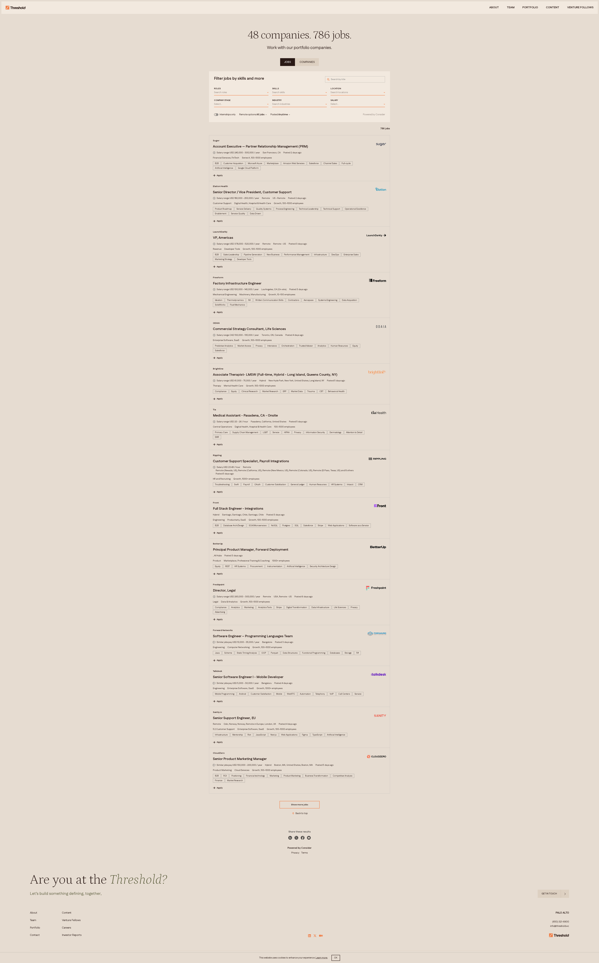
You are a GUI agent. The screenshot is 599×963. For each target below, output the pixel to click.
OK (335, 957)
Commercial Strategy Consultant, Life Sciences (249, 329)
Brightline (218, 368)
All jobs (260, 114)
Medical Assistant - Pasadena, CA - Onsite (245, 415)
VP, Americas (223, 237)
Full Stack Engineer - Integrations (238, 508)
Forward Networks (223, 630)
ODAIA (216, 323)
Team (510, 8)
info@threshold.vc (559, 926)
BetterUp (218, 543)
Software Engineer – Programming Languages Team (253, 636)
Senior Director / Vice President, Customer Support (252, 192)
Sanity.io (217, 712)
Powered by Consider (374, 114)
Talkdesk (217, 671)
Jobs (287, 62)
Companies (307, 62)
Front (216, 502)
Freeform (218, 277)
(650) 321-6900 (560, 921)
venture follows (580, 8)
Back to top (302, 813)
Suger (216, 140)
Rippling (217, 455)
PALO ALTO (562, 913)
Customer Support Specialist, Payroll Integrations (251, 461)
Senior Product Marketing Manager (240, 759)
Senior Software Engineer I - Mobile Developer (248, 677)
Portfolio (530, 8)
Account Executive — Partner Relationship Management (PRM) (260, 146)
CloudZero (219, 753)
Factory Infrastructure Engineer (237, 283)
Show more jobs (299, 804)
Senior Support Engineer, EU (234, 718)
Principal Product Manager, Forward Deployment (250, 549)
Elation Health (220, 186)
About (494, 8)
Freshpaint (218, 584)
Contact (35, 935)
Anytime (283, 114)
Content (552, 8)
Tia (214, 409)
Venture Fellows (71, 920)
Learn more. (322, 957)
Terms (304, 852)
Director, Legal (224, 590)
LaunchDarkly (220, 231)
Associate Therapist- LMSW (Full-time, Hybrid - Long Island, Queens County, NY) (275, 374)
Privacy (295, 852)
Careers (66, 928)
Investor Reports (72, 935)
